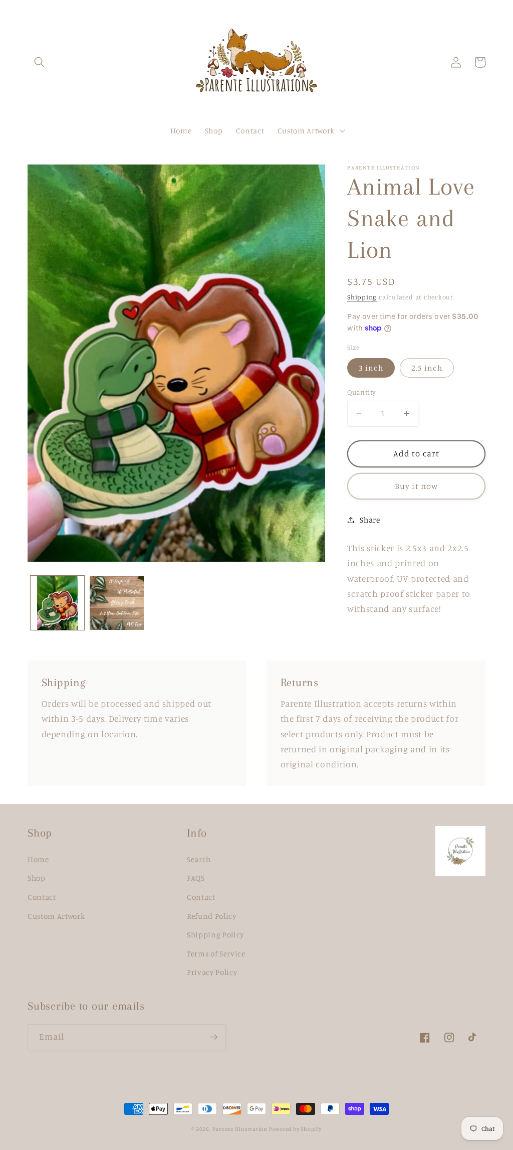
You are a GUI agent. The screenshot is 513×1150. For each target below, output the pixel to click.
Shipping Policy (215, 934)
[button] (40, 62)
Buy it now (416, 486)
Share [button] (370, 520)
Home (38, 859)
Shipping (362, 297)
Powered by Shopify (295, 1128)
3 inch (371, 368)
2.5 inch (426, 368)
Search (199, 859)
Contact (42, 897)
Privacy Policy (212, 972)
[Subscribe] (213, 1037)
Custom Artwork (56, 916)
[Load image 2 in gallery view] (117, 603)
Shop (37, 878)
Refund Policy (211, 916)
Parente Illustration (240, 1128)
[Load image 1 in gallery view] (58, 603)
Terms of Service (216, 953)
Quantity (361, 392)
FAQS (196, 878)
